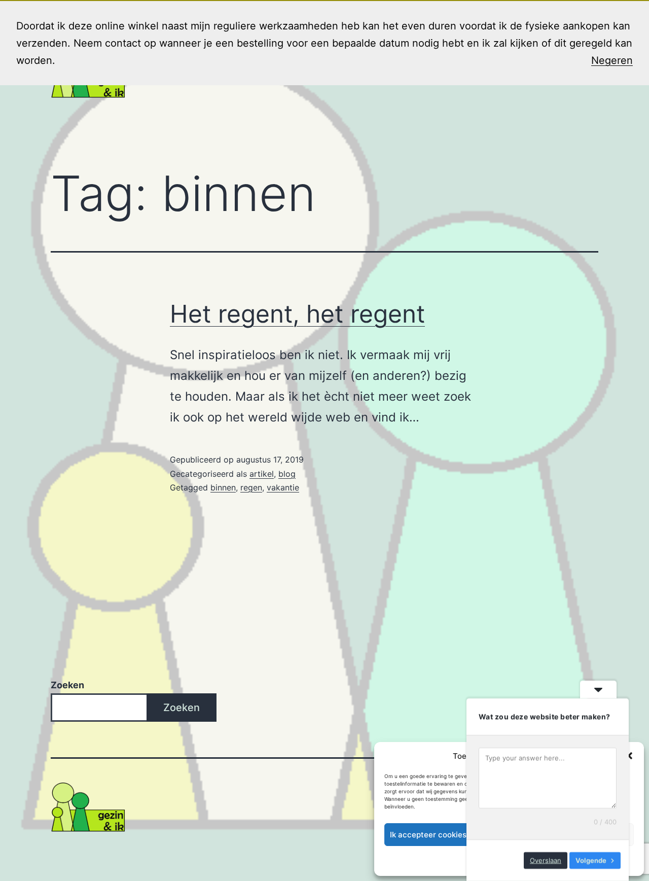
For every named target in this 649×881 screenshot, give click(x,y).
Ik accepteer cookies (428, 834)
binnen (223, 487)
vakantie (283, 487)
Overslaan (545, 860)
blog (287, 474)
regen (251, 487)
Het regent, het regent (297, 314)
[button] (629, 756)
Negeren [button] (612, 60)
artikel (261, 474)
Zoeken (67, 685)
